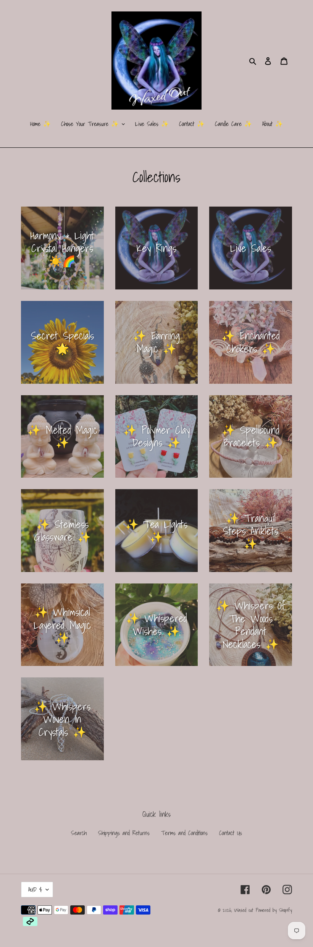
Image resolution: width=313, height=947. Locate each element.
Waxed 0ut (243, 910)
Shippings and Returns (124, 833)
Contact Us (230, 833)
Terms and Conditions (184, 833)
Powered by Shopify (274, 910)
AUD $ (35, 889)
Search (79, 833)
